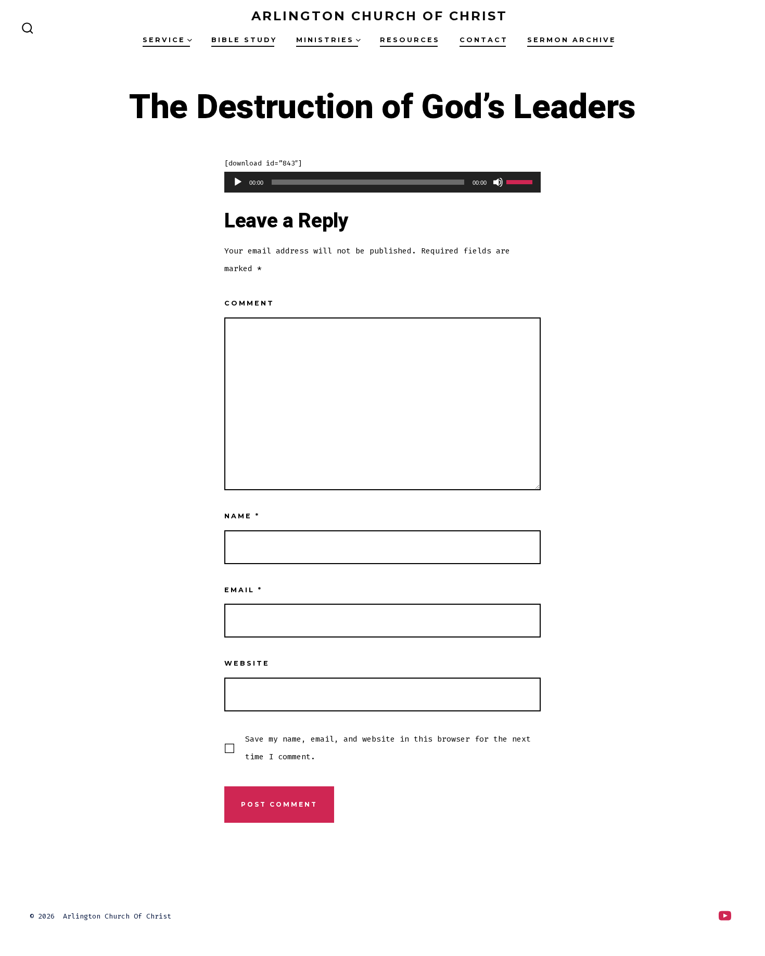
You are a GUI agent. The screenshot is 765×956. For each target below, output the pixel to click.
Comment (249, 303)
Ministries (325, 40)
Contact (484, 40)
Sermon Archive (571, 40)
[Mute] (498, 182)
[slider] (521, 181)
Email (243, 590)
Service (164, 40)
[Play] (238, 182)
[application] (382, 182)
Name (242, 516)
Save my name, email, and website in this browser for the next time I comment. (388, 748)
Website (247, 663)
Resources (410, 40)
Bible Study (244, 40)
